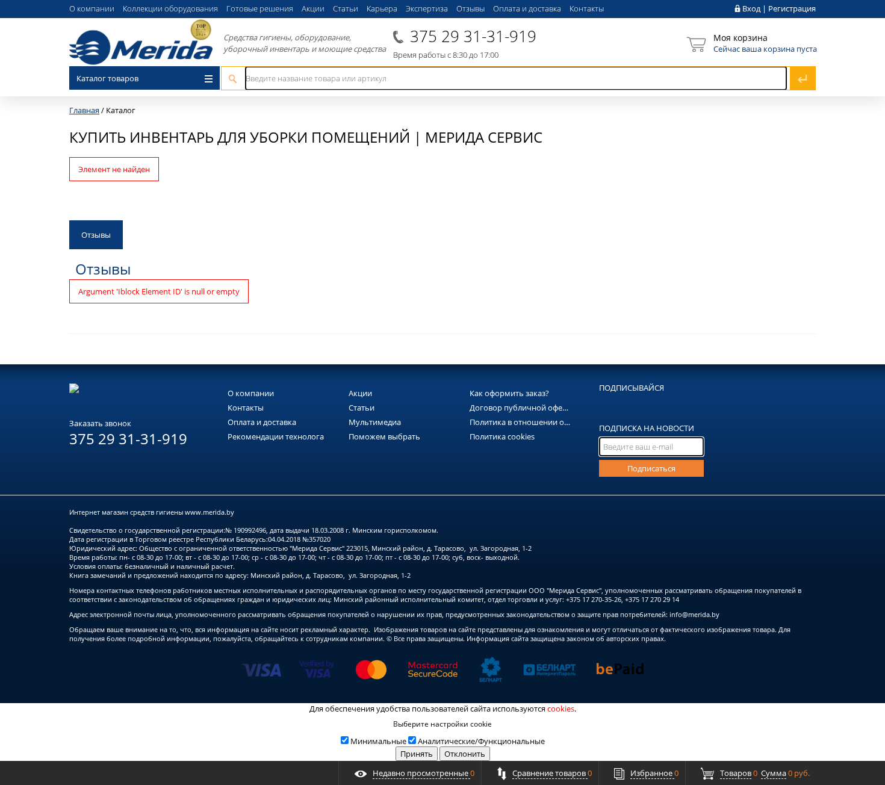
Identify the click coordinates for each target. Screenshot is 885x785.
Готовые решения (259, 8)
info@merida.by (694, 614)
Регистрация (792, 8)
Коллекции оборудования (170, 8)
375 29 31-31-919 (473, 36)
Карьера (382, 8)
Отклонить (464, 753)
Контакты (587, 8)
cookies (560, 708)
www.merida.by (209, 512)
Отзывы (470, 8)
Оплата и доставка (527, 8)
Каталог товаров (107, 78)
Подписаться (651, 468)
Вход (751, 8)
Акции (313, 8)
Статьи (345, 8)
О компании (91, 8)
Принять (416, 753)
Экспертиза (427, 8)
